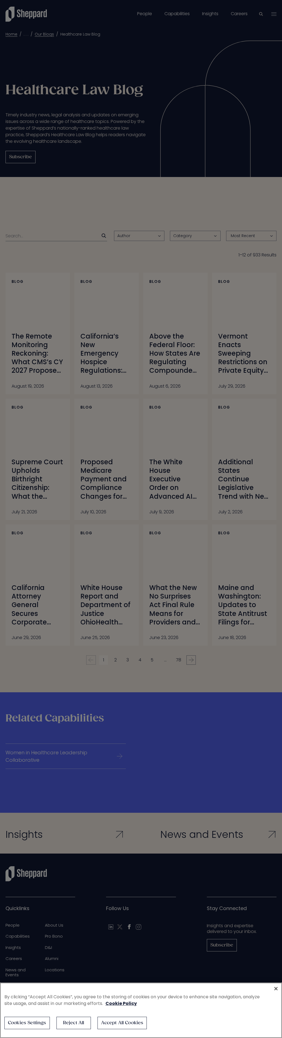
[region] (141, 1010)
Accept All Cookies (122, 1023)
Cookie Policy (121, 1003)
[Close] (276, 989)
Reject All (73, 1023)
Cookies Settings (27, 1023)
